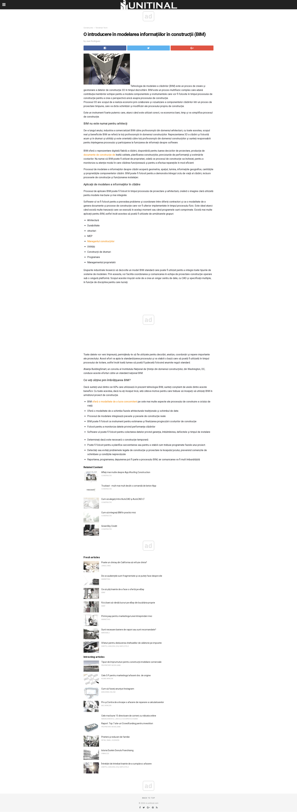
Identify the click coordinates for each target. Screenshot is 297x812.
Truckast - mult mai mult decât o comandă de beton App (128, 486)
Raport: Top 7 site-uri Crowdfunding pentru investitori (127, 723)
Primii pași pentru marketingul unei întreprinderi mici (126, 616)
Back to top (148, 798)
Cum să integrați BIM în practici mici (118, 512)
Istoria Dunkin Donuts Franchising (117, 750)
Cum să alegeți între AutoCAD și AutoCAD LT (123, 499)
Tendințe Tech (101, 28)
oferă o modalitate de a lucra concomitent (114, 401)
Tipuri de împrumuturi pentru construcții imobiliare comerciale (131, 662)
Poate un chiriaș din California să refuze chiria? (124, 562)
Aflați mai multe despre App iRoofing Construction (125, 472)
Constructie (88, 28)
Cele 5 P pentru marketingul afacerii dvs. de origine (126, 675)
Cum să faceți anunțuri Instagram (117, 689)
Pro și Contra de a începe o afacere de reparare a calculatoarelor (132, 702)
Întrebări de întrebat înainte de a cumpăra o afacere (126, 763)
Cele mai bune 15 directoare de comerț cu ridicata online (128, 715)
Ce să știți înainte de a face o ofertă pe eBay (122, 589)
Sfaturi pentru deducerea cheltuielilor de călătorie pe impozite (131, 643)
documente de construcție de (99, 154)
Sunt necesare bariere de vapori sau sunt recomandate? (128, 629)
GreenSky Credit (109, 526)
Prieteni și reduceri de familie (115, 737)
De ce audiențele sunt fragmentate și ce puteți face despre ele (131, 576)
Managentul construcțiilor (100, 241)
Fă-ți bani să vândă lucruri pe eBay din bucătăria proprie (128, 602)
